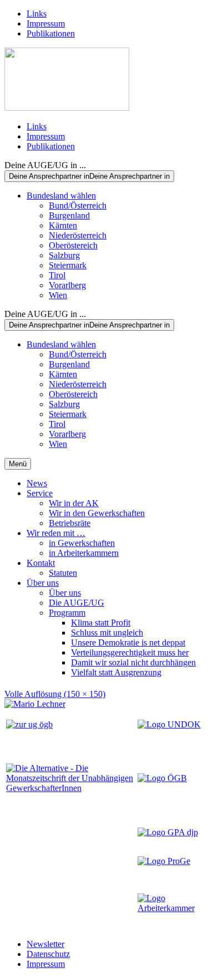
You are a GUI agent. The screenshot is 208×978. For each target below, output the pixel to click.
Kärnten (63, 225)
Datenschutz (48, 954)
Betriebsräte (69, 523)
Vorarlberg (67, 285)
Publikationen (51, 33)
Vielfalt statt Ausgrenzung (116, 672)
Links (37, 13)
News (37, 483)
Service (40, 493)
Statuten (63, 573)
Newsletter (45, 944)
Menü (18, 464)
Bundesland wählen (61, 195)
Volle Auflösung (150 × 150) (54, 694)
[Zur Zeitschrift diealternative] (70, 788)
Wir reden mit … (56, 533)
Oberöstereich (73, 245)
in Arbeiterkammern (84, 553)
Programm (67, 612)
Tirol (57, 275)
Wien (58, 295)
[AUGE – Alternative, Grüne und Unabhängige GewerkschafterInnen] (66, 107)
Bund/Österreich (77, 205)
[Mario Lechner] (34, 704)
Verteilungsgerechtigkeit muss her (130, 652)
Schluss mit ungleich (107, 632)
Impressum (46, 23)
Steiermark (68, 265)
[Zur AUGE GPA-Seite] (168, 832)
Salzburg (64, 255)
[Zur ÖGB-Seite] (162, 778)
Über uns (43, 582)
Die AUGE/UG (76, 602)
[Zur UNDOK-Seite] (169, 724)
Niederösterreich (77, 235)
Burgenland (69, 215)
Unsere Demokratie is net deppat (128, 642)
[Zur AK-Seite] (170, 908)
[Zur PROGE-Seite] (164, 861)
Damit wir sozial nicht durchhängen (133, 662)
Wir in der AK (74, 503)
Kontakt (41, 563)
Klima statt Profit (100, 622)
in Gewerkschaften (82, 543)
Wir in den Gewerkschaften (97, 513)
